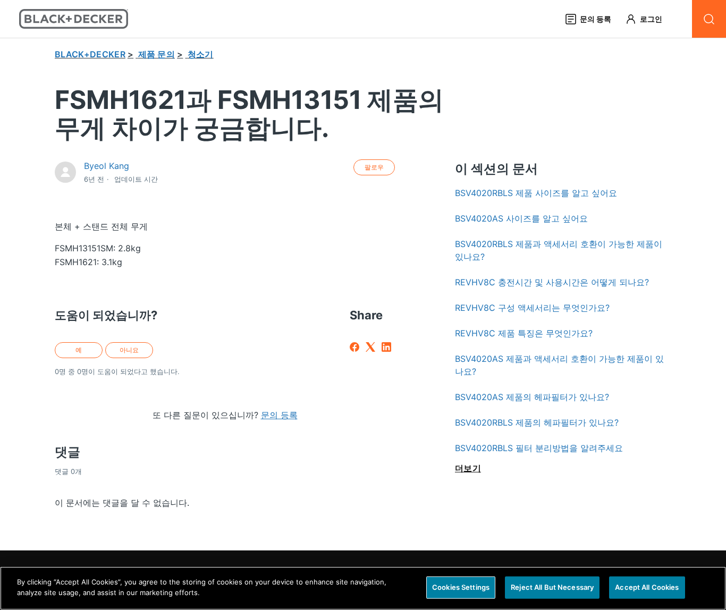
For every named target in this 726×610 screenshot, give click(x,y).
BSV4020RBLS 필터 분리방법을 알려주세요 (539, 448)
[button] (648, 19)
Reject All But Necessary (552, 587)
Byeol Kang (106, 165)
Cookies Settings (460, 587)
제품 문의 (156, 54)
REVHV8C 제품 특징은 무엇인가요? (524, 333)
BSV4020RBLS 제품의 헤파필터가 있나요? (537, 422)
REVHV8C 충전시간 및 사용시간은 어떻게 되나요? (552, 282)
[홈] (73, 19)
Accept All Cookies (647, 587)
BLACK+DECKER (90, 54)
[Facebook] (354, 347)
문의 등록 (279, 415)
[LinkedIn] (386, 347)
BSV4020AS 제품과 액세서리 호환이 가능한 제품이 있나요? (559, 365)
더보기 (468, 468)
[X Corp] (370, 347)
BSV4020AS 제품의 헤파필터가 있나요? (532, 397)
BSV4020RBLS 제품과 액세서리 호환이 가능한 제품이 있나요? (558, 250)
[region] (363, 588)
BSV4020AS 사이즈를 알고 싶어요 (521, 218)
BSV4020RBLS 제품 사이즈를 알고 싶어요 (536, 193)
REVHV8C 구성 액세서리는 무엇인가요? (532, 307)
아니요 (129, 350)
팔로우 (374, 167)
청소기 (201, 54)
